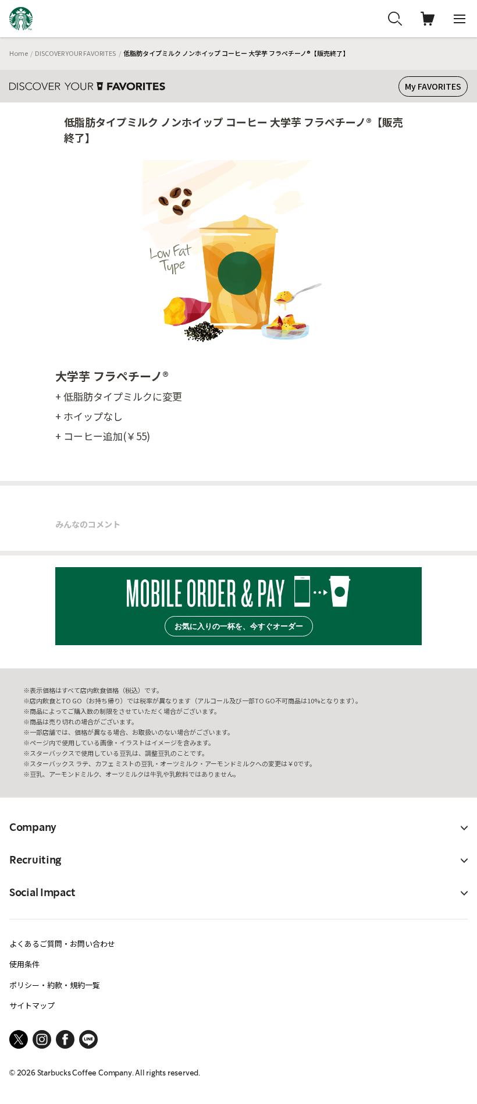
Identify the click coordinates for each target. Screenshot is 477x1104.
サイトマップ (32, 1005)
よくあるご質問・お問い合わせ (62, 943)
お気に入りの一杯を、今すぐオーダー (239, 626)
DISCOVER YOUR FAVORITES (75, 53)
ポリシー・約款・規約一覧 (54, 984)
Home (18, 53)
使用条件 (24, 963)
